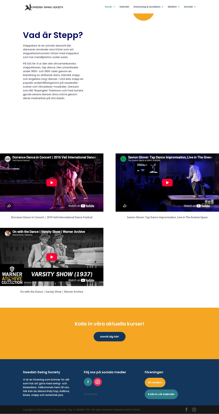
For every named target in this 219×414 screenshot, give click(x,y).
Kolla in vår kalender (161, 394)
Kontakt (188, 7)
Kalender (124, 7)
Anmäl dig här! (109, 336)
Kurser (108, 7)
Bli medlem (155, 382)
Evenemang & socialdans (147, 7)
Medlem (172, 7)
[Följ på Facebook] (88, 382)
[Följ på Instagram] (97, 382)
